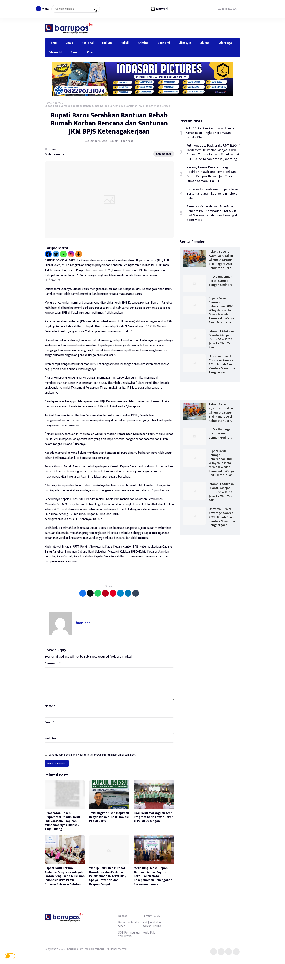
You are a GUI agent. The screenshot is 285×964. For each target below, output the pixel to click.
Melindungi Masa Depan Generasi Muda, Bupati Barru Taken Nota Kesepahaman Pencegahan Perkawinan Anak (153, 876)
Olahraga (225, 42)
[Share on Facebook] (82, 593)
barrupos (83, 623)
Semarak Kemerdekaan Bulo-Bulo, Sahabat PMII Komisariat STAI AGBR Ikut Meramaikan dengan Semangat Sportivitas (212, 213)
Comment (52, 663)
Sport (75, 52)
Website (50, 738)
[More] (78, 254)
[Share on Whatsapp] (97, 593)
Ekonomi (164, 42)
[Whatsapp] (63, 254)
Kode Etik (148, 932)
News (69, 42)
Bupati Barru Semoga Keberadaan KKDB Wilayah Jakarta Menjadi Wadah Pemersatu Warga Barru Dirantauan (221, 310)
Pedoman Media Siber (128, 924)
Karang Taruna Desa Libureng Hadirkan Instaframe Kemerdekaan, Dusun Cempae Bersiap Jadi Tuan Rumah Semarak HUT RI (211, 174)
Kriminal (143, 42)
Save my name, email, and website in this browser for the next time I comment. (92, 754)
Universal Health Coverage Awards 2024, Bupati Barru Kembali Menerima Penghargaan (222, 364)
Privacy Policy (151, 915)
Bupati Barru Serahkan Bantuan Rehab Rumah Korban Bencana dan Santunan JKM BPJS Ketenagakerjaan (109, 123)
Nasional (87, 42)
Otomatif (55, 52)
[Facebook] (48, 254)
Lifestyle (185, 42)
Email (49, 722)
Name (50, 706)
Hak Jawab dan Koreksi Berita (151, 924)
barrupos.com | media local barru (85, 949)
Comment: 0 (163, 154)
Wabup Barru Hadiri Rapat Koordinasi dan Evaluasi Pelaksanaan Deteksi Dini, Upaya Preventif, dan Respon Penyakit (107, 876)
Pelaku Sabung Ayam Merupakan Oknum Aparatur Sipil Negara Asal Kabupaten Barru (221, 259)
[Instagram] (71, 254)
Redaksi (123, 915)
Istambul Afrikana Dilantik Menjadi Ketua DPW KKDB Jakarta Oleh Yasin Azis (221, 339)
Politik (124, 42)
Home (52, 42)
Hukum (107, 42)
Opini (90, 52)
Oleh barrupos (54, 154)
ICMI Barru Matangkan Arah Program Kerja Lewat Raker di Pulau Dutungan (153, 817)
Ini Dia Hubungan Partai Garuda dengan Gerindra (220, 281)
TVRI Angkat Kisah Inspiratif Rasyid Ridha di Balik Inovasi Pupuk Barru (109, 817)
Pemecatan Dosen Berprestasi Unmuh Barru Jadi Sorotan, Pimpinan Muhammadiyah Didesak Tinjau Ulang (62, 821)
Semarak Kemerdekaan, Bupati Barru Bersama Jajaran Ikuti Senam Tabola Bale (212, 193)
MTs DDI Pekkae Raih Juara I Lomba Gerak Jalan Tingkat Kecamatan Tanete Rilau (210, 133)
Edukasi (205, 42)
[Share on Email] (105, 593)
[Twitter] (56, 254)
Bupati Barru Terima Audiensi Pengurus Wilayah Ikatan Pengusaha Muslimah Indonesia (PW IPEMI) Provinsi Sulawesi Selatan (65, 876)
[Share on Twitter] (90, 593)
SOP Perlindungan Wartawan (129, 934)
